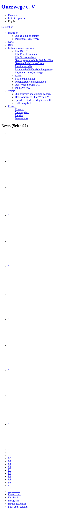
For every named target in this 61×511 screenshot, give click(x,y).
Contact (12, 106)
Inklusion (13, 32)
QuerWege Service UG (27, 84)
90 (9, 467)
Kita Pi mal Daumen (26, 54)
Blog (10, 45)
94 (9, 479)
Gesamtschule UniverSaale (29, 63)
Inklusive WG (22, 87)
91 (9, 470)
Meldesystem (22, 112)
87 (9, 458)
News (11, 41)
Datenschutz (21, 118)
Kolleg (18, 75)
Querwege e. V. (18, 7)
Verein (11, 90)
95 (9, 482)
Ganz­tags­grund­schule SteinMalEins (34, 60)
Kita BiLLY (21, 51)
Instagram (13, 500)
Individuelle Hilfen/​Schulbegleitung (34, 69)
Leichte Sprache (16, 18)
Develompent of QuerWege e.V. (32, 97)
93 (9, 476)
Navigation (7, 26)
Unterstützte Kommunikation (30, 81)
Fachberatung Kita (25, 78)
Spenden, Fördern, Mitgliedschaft (33, 100)
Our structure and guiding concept (33, 93)
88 (9, 461)
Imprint (19, 115)
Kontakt (19, 109)
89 (9, 464)
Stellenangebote (23, 103)
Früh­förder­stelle (23, 66)
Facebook (13, 497)
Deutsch (12, 15)
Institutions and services (21, 48)
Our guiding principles (27, 35)
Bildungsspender (17, 503)
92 (9, 473)
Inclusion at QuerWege (27, 38)
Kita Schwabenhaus (25, 57)
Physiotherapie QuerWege (29, 72)
